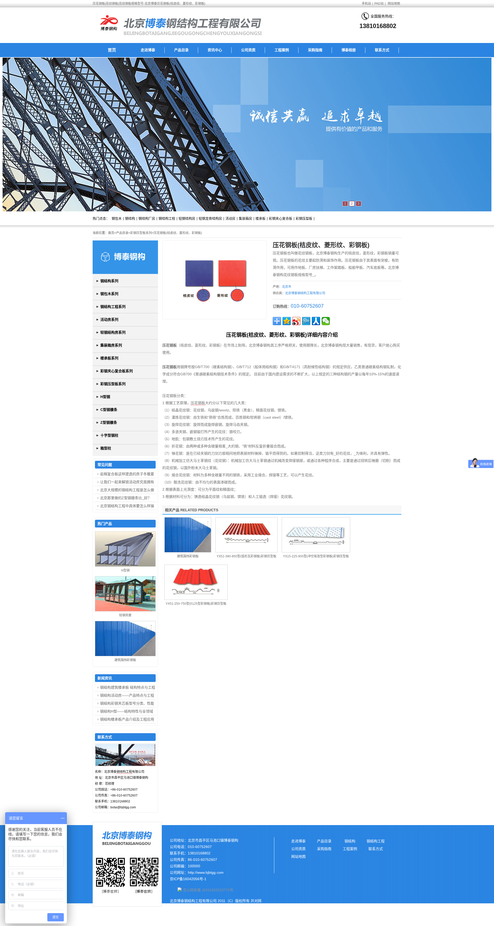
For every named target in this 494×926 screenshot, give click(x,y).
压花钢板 (198, 403)
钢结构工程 (166, 218)
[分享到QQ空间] (287, 321)
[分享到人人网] (316, 321)
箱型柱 (105, 448)
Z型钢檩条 (108, 422)
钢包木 (117, 218)
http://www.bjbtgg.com (206, 872)
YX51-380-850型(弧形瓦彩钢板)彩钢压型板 (246, 556)
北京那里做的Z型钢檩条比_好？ (125, 498)
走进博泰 (148, 50)
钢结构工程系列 (113, 307)
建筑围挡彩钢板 (188, 556)
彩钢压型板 (304, 218)
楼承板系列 (109, 358)
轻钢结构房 (187, 218)
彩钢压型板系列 (141, 233)
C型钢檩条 (108, 410)
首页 (112, 50)
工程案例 (282, 50)
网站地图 (394, 3)
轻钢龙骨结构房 (210, 218)
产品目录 (181, 50)
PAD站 (379, 3)
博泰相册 (348, 50)
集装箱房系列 (111, 345)
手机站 (366, 3)
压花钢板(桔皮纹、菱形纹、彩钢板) (178, 233)
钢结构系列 (109, 281)
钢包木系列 (109, 294)
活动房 (230, 218)
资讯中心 (215, 50)
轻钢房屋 (125, 615)
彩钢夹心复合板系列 (116, 371)
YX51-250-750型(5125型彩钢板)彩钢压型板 (196, 603)
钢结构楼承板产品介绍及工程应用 (127, 719)
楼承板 (260, 218)
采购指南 (315, 50)
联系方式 (382, 50)
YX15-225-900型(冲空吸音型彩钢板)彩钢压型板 (316, 556)
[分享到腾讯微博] (306, 321)
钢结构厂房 (146, 218)
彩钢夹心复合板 (280, 218)
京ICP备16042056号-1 (188, 879)
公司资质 (248, 50)
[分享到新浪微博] (296, 321)
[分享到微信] (326, 321)
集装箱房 (245, 218)
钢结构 (130, 218)
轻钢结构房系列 (113, 332)
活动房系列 (109, 319)
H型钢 (105, 397)
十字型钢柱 (109, 435)
